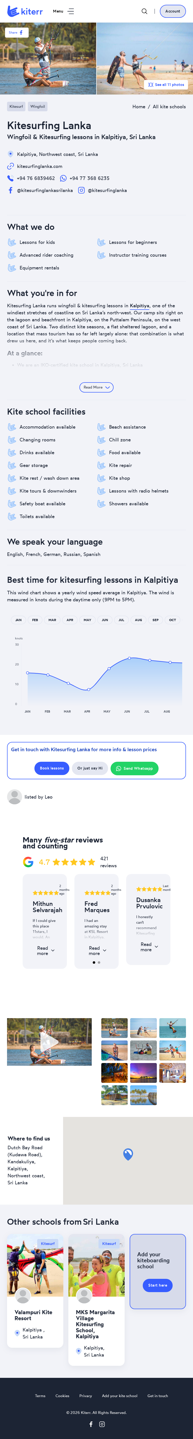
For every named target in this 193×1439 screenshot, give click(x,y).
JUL (121, 620)
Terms (40, 1395)
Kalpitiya (139, 306)
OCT (172, 620)
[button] (27, 672)
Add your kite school (119, 1395)
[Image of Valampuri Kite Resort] (35, 1264)
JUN (105, 620)
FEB (35, 620)
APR (70, 620)
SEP (156, 620)
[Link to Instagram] (102, 1425)
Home (138, 107)
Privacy (85, 1395)
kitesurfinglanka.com (39, 166)
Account (172, 11)
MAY (87, 620)
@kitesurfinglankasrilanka (45, 190)
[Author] (23, 1296)
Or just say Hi (90, 768)
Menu (58, 11)
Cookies (62, 1395)
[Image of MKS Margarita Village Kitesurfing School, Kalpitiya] (96, 1264)
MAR (52, 620)
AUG (138, 620)
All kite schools (169, 107)
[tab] (94, 962)
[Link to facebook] (91, 1425)
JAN (18, 620)
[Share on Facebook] (21, 32)
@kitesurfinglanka (107, 190)
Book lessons (52, 768)
